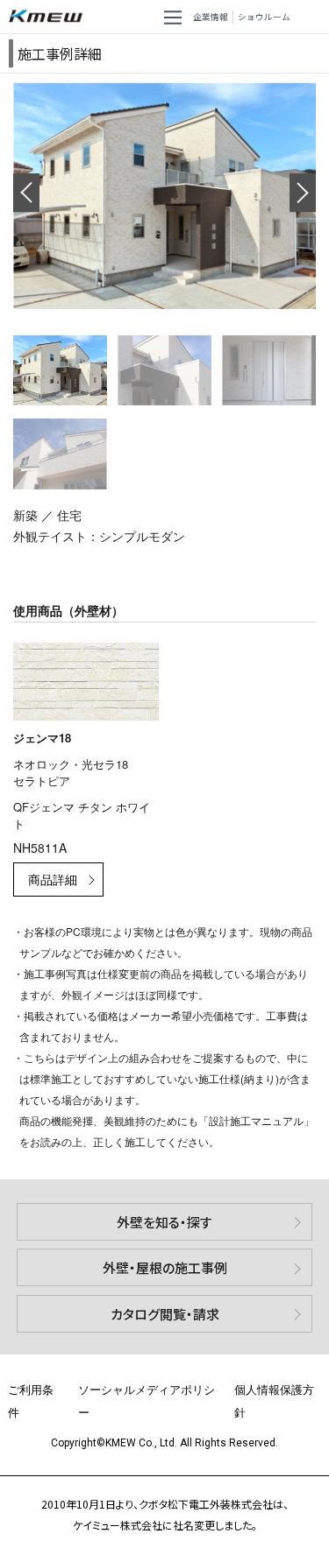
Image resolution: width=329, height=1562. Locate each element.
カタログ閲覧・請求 (165, 1314)
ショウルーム (264, 17)
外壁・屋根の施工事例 (165, 1267)
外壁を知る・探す (164, 1222)
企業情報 (210, 17)
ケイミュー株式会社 (49, 16)
